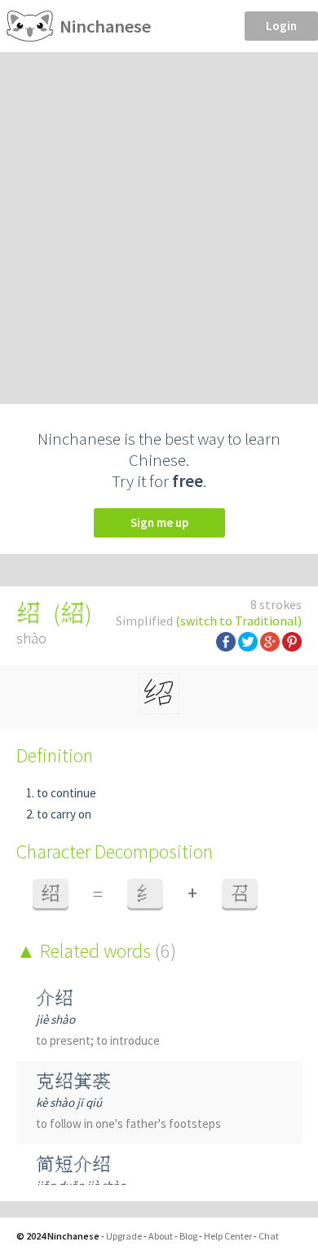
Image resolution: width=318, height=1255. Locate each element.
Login (281, 25)
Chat (268, 1236)
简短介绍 (73, 1164)
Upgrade (124, 1236)
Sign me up (159, 522)
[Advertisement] (159, 219)
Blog (188, 1236)
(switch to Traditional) (238, 620)
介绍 (54, 998)
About (160, 1236)
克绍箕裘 (73, 1081)
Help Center (228, 1236)
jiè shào (55, 1019)
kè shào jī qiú (69, 1102)
